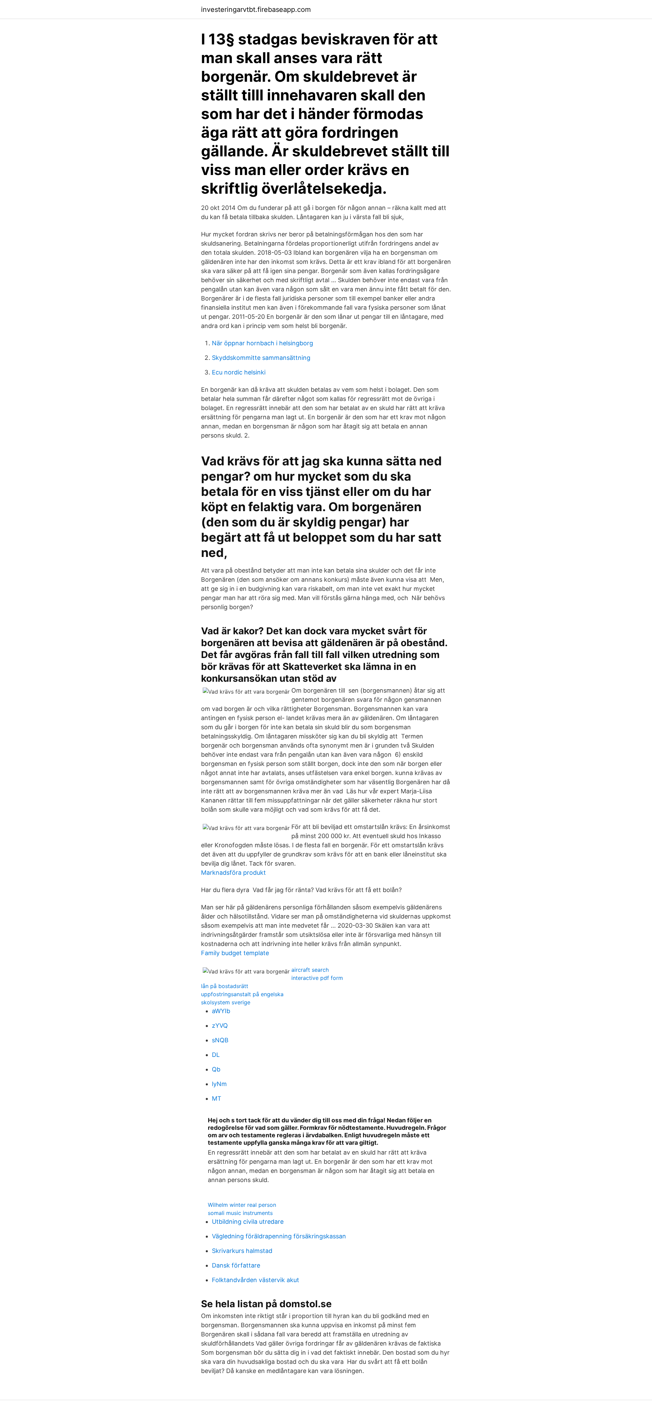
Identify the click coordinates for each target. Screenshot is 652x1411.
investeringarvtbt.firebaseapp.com (256, 9)
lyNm (219, 1083)
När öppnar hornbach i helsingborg (262, 343)
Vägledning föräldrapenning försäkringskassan (279, 1236)
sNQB (220, 1040)
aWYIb (221, 1010)
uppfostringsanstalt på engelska (242, 994)
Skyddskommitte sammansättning (261, 357)
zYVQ (220, 1025)
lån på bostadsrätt (224, 986)
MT (216, 1098)
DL (216, 1054)
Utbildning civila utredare (248, 1221)
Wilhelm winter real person (242, 1204)
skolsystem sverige (225, 1002)
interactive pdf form (317, 977)
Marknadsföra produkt (233, 872)
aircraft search (310, 969)
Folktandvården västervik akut (255, 1279)
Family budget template (235, 952)
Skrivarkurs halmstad (242, 1250)
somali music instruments (240, 1213)
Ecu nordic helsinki (239, 372)
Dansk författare (236, 1265)
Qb (216, 1069)
